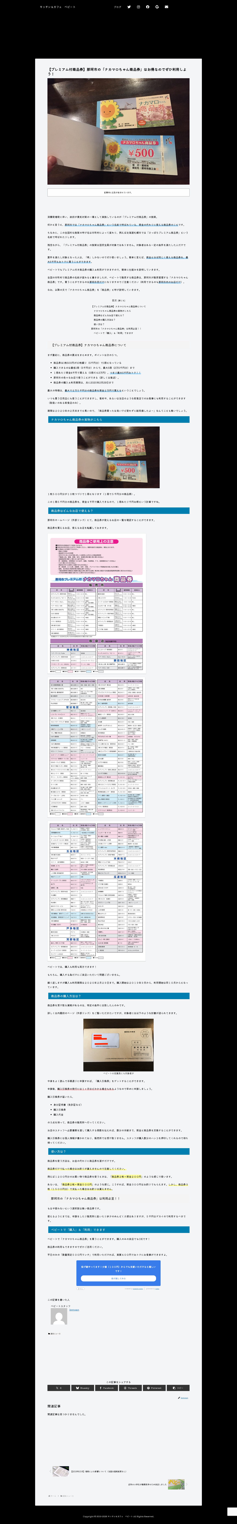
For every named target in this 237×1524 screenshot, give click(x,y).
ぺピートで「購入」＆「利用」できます (113, 333)
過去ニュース (55, 1333)
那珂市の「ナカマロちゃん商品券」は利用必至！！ (116, 328)
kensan (74, 1310)
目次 (114, 300)
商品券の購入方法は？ (105, 319)
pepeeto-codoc (138, 1289)
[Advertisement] (118, 36)
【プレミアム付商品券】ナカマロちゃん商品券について (118, 306)
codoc (157, 1289)
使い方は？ (99, 324)
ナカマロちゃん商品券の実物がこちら (112, 310)
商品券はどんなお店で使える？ (109, 315)
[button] (178, 1388)
